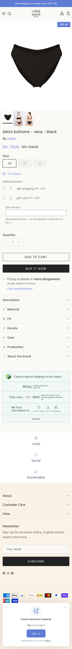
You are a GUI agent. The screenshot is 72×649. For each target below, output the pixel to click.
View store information (19, 288)
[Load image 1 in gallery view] (36, 64)
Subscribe (36, 561)
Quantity (9, 235)
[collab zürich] (36, 13)
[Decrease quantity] (6, 242)
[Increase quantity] (19, 242)
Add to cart (36, 257)
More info (36, 419)
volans (11, 138)
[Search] (11, 13)
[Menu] (3, 13)
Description (11, 300)
